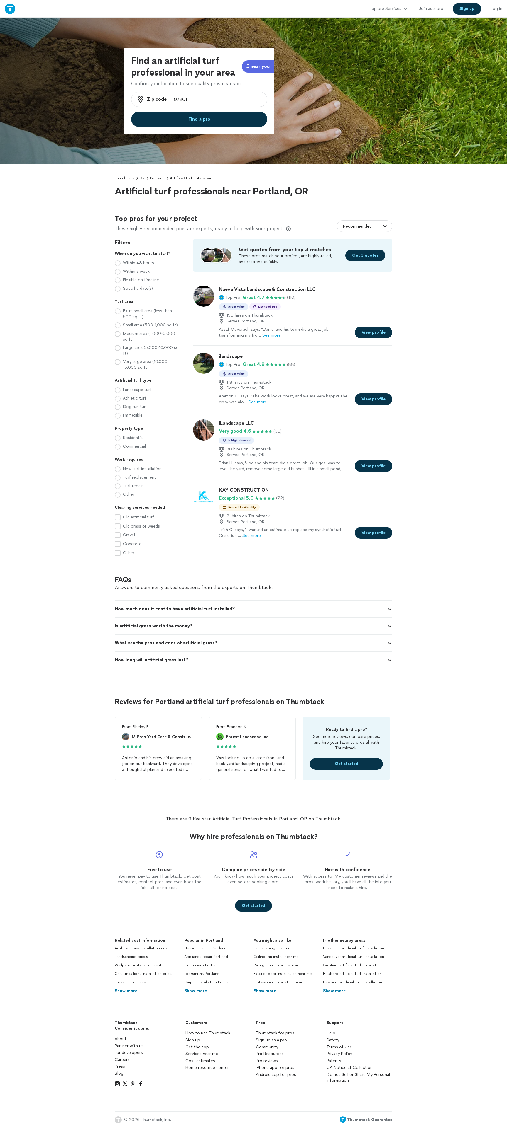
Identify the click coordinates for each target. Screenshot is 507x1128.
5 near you (258, 66)
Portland (157, 178)
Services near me (201, 1053)
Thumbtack (124, 178)
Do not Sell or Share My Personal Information (358, 1077)
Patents (334, 1060)
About (120, 1038)
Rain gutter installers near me (279, 965)
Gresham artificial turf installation (352, 965)
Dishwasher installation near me (281, 982)
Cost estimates (200, 1060)
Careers (122, 1059)
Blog (119, 1073)
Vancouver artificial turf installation (353, 957)
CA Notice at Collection (350, 1067)
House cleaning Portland (205, 948)
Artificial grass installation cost (142, 948)
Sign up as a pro (271, 1039)
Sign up (192, 1039)
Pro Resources (270, 1053)
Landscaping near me (272, 948)
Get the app (197, 1047)
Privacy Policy (339, 1053)
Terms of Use (339, 1047)
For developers (129, 1052)
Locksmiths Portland (201, 974)
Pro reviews (267, 1060)
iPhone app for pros (275, 1067)
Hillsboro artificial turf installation (352, 974)
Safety (333, 1039)
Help (331, 1032)
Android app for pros (276, 1074)
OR (142, 178)
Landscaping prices (131, 957)
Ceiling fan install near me (276, 957)
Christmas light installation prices (144, 974)
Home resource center (207, 1067)
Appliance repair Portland (206, 957)
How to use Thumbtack (207, 1032)
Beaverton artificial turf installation (353, 948)
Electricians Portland (202, 965)
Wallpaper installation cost (138, 965)
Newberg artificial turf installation (352, 982)
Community (267, 1047)
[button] (229, 297)
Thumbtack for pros (275, 1032)
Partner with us (129, 1045)
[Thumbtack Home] (10, 8)
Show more (126, 990)
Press (120, 1066)
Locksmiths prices (130, 982)
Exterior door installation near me (283, 974)
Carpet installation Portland (208, 982)
